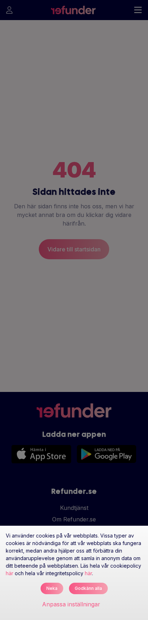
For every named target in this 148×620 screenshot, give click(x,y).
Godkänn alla (88, 588)
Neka (51, 588)
